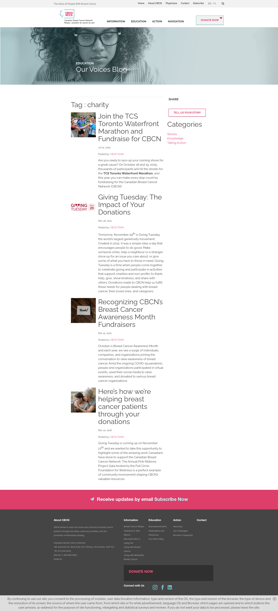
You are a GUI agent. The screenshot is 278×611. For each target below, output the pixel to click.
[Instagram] (155, 587)
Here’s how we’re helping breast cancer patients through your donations (124, 406)
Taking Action (176, 143)
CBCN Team (117, 154)
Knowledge (175, 138)
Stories (172, 134)
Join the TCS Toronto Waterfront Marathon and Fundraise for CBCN (129, 127)
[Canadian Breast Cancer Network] (77, 16)
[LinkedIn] (170, 587)
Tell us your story (187, 112)
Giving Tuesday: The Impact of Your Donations (130, 204)
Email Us (58, 559)
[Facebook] (162, 587)
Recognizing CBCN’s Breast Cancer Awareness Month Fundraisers (130, 313)
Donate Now (210, 20)
